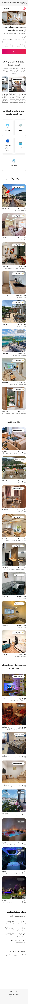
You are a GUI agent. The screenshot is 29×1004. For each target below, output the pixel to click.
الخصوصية (16, 996)
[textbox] (20, 46)
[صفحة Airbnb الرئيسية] (24, 8)
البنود (10, 996)
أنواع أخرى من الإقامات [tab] (20, 916)
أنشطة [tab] (11, 916)
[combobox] (14, 40)
